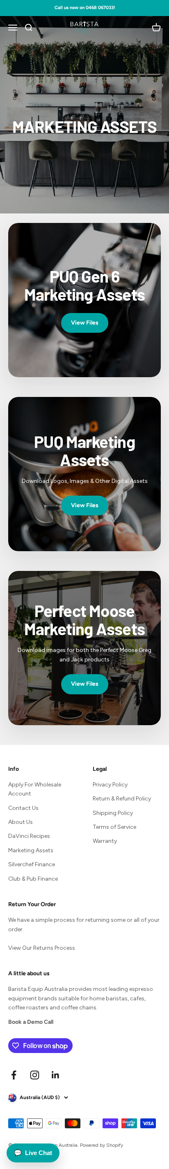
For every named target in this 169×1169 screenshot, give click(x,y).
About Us (20, 822)
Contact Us (23, 808)
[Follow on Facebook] (13, 1075)
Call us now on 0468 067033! (85, 7)
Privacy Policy (110, 784)
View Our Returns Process (41, 947)
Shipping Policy (113, 812)
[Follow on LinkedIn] (55, 1075)
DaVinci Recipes (29, 836)
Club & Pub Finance (33, 878)
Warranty (105, 840)
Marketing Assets (30, 850)
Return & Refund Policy (122, 798)
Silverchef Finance (31, 864)
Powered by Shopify (101, 1145)
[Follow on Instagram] (34, 1075)
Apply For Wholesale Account (34, 789)
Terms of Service (114, 826)
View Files (84, 322)
